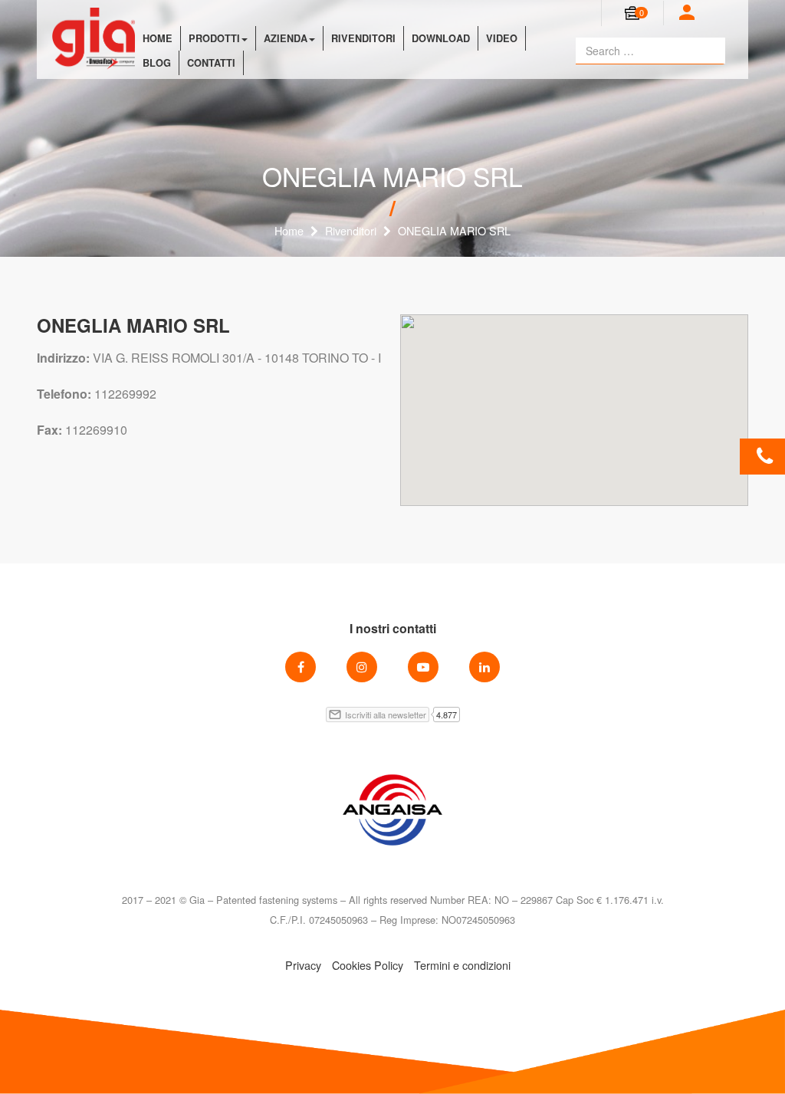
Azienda (285, 38)
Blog (157, 63)
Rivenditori (363, 38)
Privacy (303, 965)
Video (501, 38)
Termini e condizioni (462, 965)
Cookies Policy (367, 965)
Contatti (211, 63)
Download (441, 38)
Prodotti (214, 38)
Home (157, 38)
